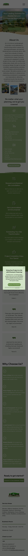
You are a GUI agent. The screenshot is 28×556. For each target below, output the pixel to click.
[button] (24, 268)
